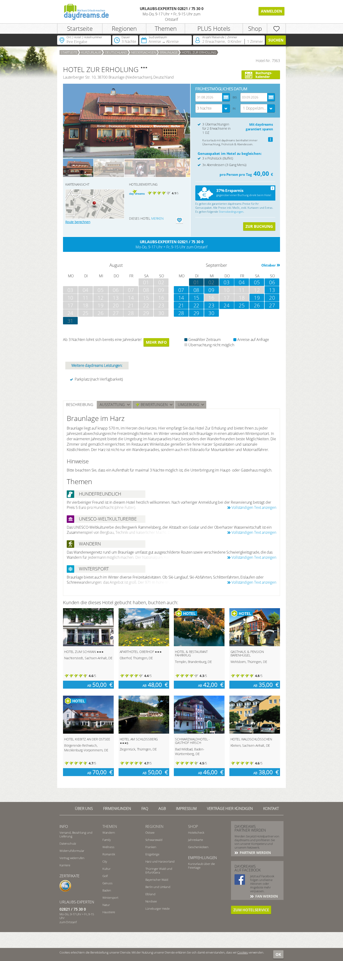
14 (181, 297)
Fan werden (266, 896)
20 (272, 297)
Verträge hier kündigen (230, 808)
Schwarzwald (153, 840)
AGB (162, 808)
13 (272, 289)
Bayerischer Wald (156, 880)
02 (211, 282)
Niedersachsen (143, 52)
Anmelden (271, 11)
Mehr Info (156, 342)
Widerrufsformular (72, 851)
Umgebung (188, 404)
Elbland (150, 894)
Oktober (268, 265)
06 (272, 282)
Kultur (106, 869)
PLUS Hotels (213, 28)
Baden (106, 890)
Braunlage (169, 52)
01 (196, 282)
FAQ (144, 808)
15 (196, 297)
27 (272, 305)
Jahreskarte (195, 840)
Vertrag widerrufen (72, 858)
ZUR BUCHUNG (259, 226)
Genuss (107, 883)
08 (196, 289)
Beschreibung (79, 404)
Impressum (186, 808)
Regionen (124, 28)
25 (242, 305)
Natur (106, 905)
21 (181, 305)
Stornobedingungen (231, 212)
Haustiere (108, 912)
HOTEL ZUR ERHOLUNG (199, 52)
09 (211, 289)
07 (181, 289)
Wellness (108, 847)
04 (242, 282)
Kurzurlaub (91, 52)
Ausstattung (112, 404)
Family (106, 840)
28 (181, 312)
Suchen (276, 40)
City (104, 861)
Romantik (108, 854)
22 (196, 305)
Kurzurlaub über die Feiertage (201, 866)
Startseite (79, 28)
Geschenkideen (198, 847)
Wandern (108, 832)
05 (257, 282)
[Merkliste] (276, 29)
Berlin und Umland (157, 887)
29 (196, 312)
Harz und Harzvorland (160, 861)
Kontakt (271, 808)
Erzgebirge (152, 854)
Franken (150, 847)
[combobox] (212, 108)
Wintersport (110, 897)
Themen (166, 28)
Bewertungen (154, 404)
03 (227, 282)
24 (227, 305)
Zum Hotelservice (251, 909)
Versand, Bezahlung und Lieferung (76, 834)
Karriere (65, 865)
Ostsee (149, 832)
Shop (255, 28)
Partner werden (255, 852)
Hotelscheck (196, 832)
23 (211, 305)
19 (257, 297)
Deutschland (116, 52)
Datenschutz (68, 843)
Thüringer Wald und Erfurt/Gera (158, 870)
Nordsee (151, 901)
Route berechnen (77, 222)
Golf (105, 876)
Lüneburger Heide (157, 908)
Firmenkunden (117, 808)
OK (278, 954)
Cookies (242, 952)
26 (257, 305)
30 (211, 312)
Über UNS (84, 808)
